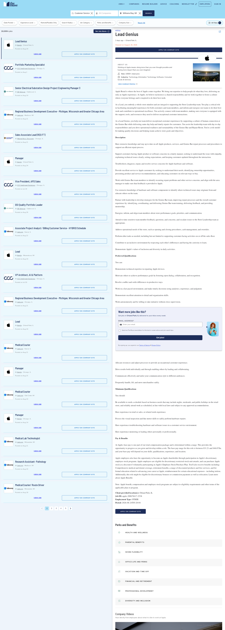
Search (148, 13)
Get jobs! (160, 338)
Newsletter (188, 4)
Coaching (174, 4)
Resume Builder (150, 4)
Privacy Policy (156, 345)
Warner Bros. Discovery (25, 139)
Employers (205, 4)
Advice (163, 4)
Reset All (141, 23)
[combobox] (84, 13)
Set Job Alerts (101, 31)
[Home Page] (10, 4)
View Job (37, 54)
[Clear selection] (92, 13)
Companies (134, 4)
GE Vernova (21, 92)
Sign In (217, 4)
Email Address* (126, 321)
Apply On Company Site (84, 54)
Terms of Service (144, 345)
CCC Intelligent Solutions (26, 69)
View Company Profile (126, 84)
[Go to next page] (70, 508)
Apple (19, 45)
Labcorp (20, 115)
